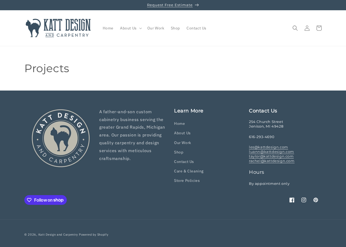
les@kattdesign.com (268, 147)
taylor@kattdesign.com (271, 156)
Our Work (182, 142)
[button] (130, 28)
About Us (182, 133)
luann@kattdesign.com (271, 151)
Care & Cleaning (189, 171)
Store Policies (187, 180)
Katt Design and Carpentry (58, 234)
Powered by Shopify (93, 234)
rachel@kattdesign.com (272, 161)
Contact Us (184, 161)
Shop (178, 152)
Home (179, 123)
